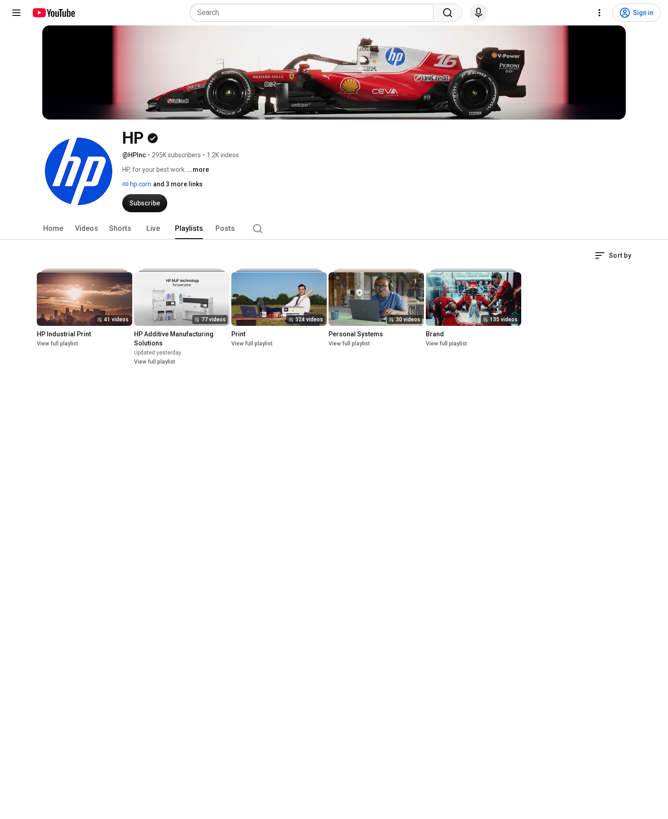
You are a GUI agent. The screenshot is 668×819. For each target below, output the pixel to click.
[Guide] (16, 12)
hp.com (140, 184)
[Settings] (599, 12)
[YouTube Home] (53, 12)
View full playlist (57, 343)
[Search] (447, 13)
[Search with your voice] (478, 13)
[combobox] (314, 12)
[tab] (53, 229)
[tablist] (334, 229)
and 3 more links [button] (178, 184)
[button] (613, 255)
